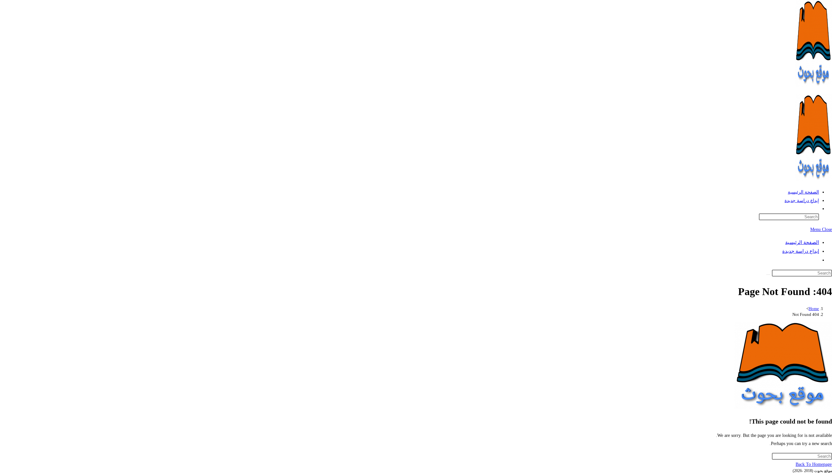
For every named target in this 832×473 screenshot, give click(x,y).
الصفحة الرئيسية (802, 242)
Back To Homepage (814, 464)
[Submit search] (768, 274)
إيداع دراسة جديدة (800, 251)
